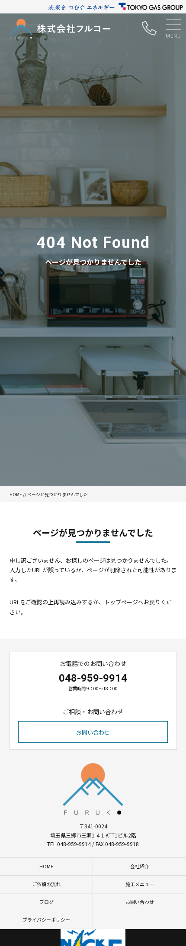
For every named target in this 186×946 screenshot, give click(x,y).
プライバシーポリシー (46, 919)
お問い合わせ (93, 732)
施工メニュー (139, 883)
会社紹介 (139, 866)
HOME (16, 494)
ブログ (46, 901)
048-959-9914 (93, 678)
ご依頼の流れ (46, 883)
